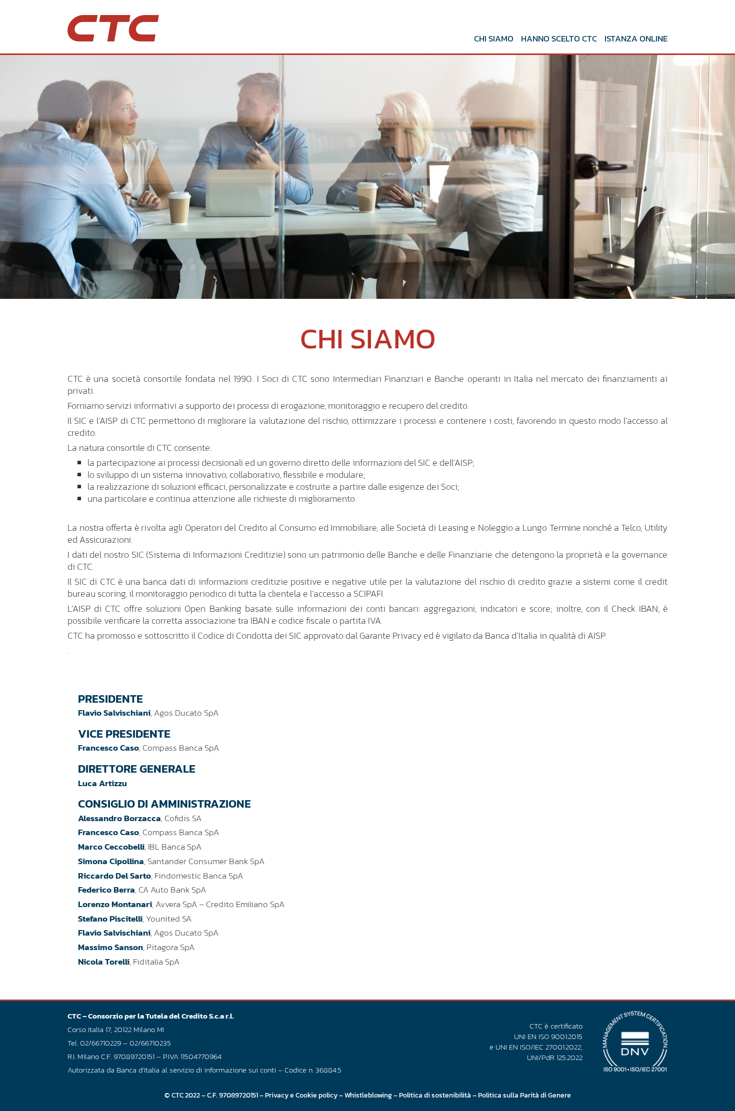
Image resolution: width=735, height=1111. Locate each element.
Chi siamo (494, 38)
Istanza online (636, 38)
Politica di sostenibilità (435, 1095)
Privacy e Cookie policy (301, 1095)
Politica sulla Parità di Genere (524, 1095)
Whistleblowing (368, 1095)
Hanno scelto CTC (559, 38)
